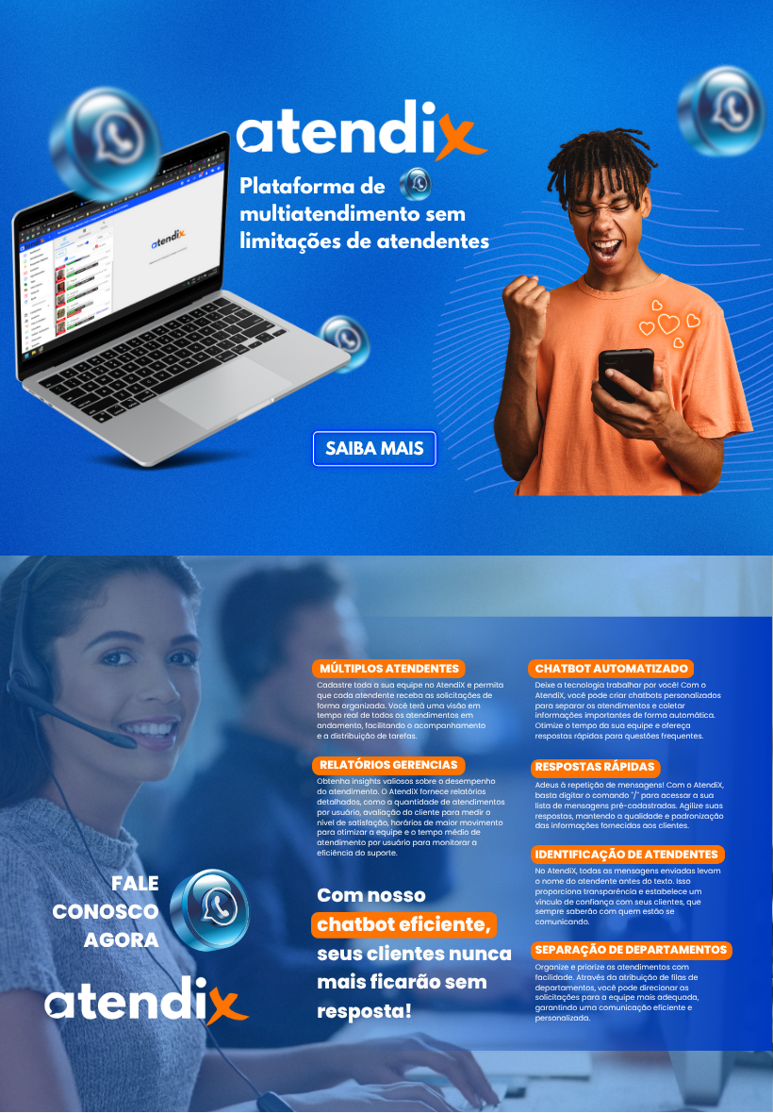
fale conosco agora (105, 912)
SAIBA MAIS (374, 450)
